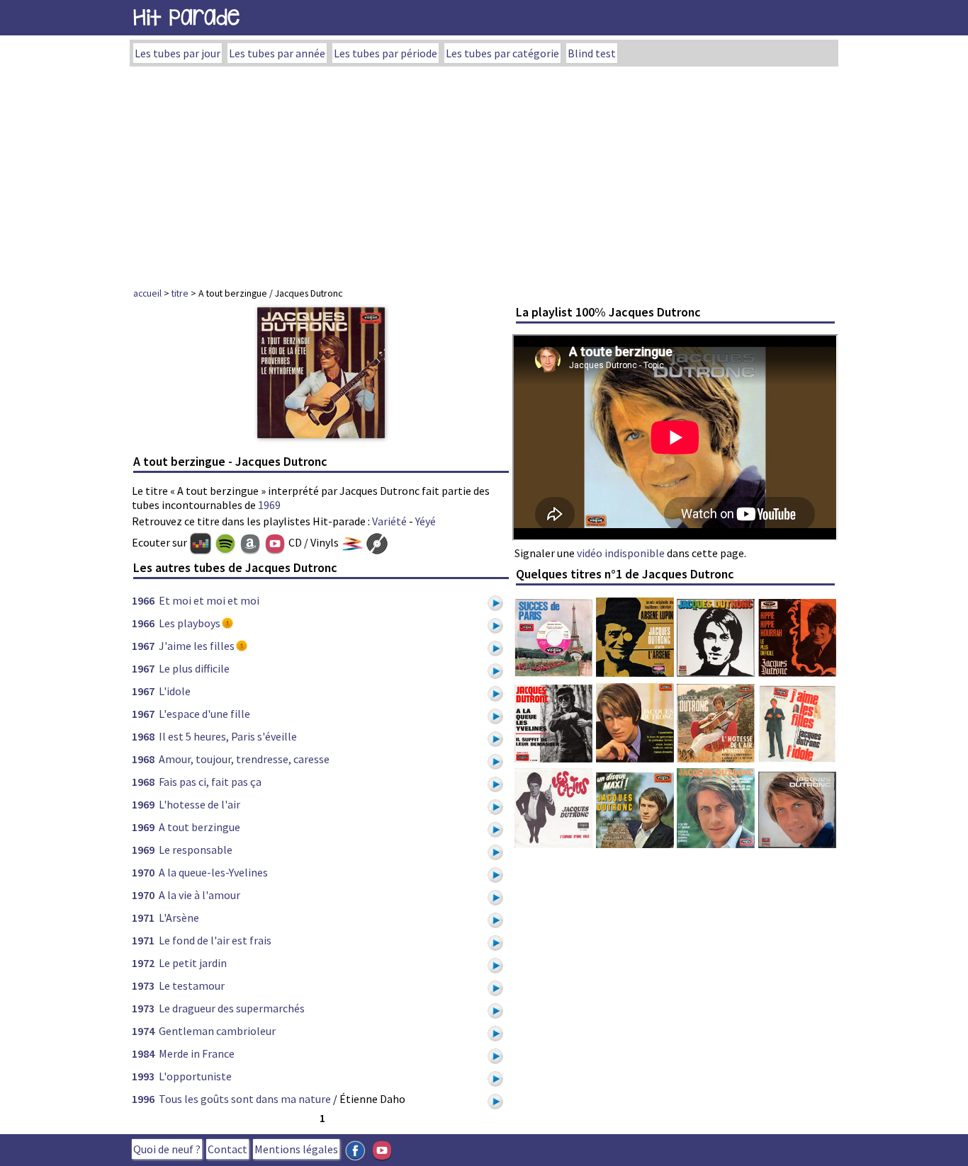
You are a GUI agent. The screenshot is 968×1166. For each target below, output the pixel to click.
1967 (143, 646)
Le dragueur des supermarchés (232, 1008)
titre (179, 293)
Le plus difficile (194, 668)
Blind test (592, 53)
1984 (143, 1053)
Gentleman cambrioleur (217, 1031)
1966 (143, 600)
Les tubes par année (277, 53)
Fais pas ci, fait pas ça (210, 782)
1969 (269, 505)
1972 (143, 963)
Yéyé (425, 521)
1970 (143, 872)
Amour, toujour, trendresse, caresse (244, 759)
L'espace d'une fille (204, 714)
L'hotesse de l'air (199, 804)
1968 (143, 736)
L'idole (175, 691)
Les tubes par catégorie (502, 53)
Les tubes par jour (177, 53)
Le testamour (192, 985)
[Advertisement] (484, 173)
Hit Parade (186, 17)
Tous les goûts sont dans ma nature (245, 1099)
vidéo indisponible (621, 553)
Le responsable (195, 849)
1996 (143, 1099)
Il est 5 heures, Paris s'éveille (228, 736)
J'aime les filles (197, 646)
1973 (143, 985)
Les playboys (189, 623)
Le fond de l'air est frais (215, 940)
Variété (389, 521)
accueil (147, 293)
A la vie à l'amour (199, 895)
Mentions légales (296, 1149)
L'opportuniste (195, 1076)
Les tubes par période (385, 53)
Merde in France (197, 1053)
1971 (143, 917)
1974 (143, 1031)
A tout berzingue (199, 827)
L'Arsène (179, 917)
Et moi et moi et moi (209, 600)
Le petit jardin (193, 963)
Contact (227, 1149)
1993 (143, 1076)
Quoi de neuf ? (167, 1149)
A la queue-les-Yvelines (213, 872)
